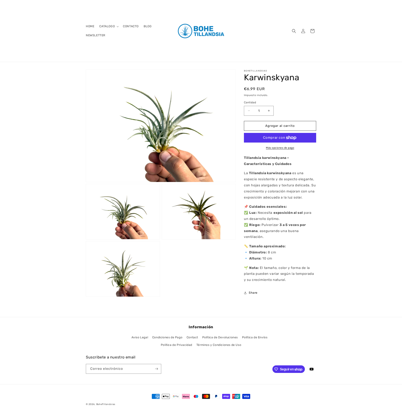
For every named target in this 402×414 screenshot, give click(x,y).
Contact (192, 337)
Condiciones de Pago (167, 337)
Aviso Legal (139, 337)
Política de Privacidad (176, 345)
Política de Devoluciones (220, 337)
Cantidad (250, 102)
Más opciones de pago (280, 147)
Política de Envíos (255, 337)
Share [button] (253, 293)
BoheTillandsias (106, 404)
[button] (108, 26)
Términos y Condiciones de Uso (218, 345)
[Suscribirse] (156, 369)
